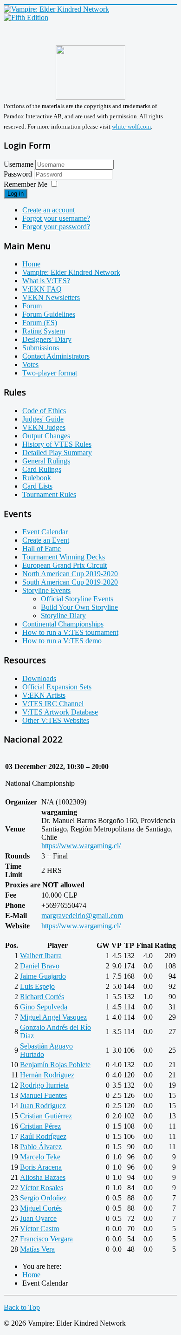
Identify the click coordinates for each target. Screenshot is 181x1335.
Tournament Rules (49, 494)
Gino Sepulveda (43, 1007)
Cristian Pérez (40, 1126)
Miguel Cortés (41, 1208)
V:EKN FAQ (42, 289)
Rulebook (36, 478)
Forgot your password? (56, 227)
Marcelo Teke (40, 1157)
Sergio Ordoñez (43, 1198)
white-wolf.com (131, 126)
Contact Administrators (56, 356)
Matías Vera (37, 1249)
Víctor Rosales (41, 1188)
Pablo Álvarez (41, 1147)
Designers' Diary (46, 339)
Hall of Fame (41, 548)
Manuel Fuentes (43, 1095)
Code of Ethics (44, 411)
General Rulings (46, 461)
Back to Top (22, 1307)
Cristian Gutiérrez (46, 1116)
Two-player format (49, 373)
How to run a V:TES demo (62, 641)
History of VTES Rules (56, 444)
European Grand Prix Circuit (64, 565)
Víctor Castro (39, 1229)
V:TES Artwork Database (60, 712)
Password (19, 174)
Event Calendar (45, 532)
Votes (30, 364)
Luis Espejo (37, 986)
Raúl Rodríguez (43, 1136)
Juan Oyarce (38, 1218)
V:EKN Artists (43, 695)
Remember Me (25, 184)
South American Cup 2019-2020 (70, 582)
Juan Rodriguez (43, 1106)
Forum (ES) (39, 323)
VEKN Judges (43, 427)
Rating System (43, 331)
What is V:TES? (46, 281)
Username (18, 164)
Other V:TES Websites (55, 720)
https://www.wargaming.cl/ (81, 846)
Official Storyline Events (77, 599)
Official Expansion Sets (56, 687)
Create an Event (45, 540)
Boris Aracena (41, 1167)
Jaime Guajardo (43, 976)
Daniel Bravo (39, 966)
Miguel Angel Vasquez (53, 1017)
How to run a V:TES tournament (70, 632)
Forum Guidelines (48, 314)
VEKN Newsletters (51, 297)
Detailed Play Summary (57, 452)
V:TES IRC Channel (53, 704)
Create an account (48, 210)
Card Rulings (41, 469)
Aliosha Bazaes (42, 1177)
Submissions (40, 348)
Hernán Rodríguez (47, 1075)
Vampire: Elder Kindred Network (71, 272)
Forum (32, 306)
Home (31, 264)
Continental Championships (62, 624)
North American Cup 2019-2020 (70, 574)
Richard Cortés (42, 997)
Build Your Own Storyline (79, 607)
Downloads (39, 678)
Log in (15, 193)
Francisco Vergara (46, 1239)
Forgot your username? (56, 218)
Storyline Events (46, 590)
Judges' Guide (43, 419)
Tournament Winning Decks (63, 557)
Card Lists (37, 486)
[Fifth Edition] (26, 17)
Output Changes (46, 436)
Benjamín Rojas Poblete (55, 1065)
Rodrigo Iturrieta (44, 1085)
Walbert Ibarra (41, 956)
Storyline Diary (63, 616)
